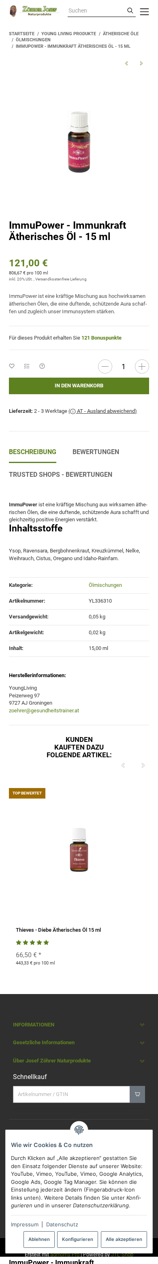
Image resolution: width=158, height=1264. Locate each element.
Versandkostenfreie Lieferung (61, 279)
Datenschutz (62, 1224)
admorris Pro (64, 1254)
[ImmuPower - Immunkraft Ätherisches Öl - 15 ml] (79, 142)
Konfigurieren (77, 1239)
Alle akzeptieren (124, 1239)
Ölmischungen (105, 585)
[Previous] (123, 766)
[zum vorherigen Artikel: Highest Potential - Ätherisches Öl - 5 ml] (126, 63)
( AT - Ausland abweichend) (102, 411)
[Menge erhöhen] (142, 366)
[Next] (143, 766)
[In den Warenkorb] (137, 1094)
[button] (79, 1025)
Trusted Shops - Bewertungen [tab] (60, 474)
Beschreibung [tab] (32, 452)
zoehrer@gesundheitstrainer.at (44, 710)
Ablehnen (39, 1239)
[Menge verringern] (105, 366)
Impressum (24, 1224)
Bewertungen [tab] (96, 452)
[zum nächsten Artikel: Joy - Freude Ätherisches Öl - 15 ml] (141, 63)
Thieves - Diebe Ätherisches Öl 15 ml (58, 930)
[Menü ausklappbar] (144, 11)
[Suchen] (130, 10)
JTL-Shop (122, 1254)
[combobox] (96, 10)
